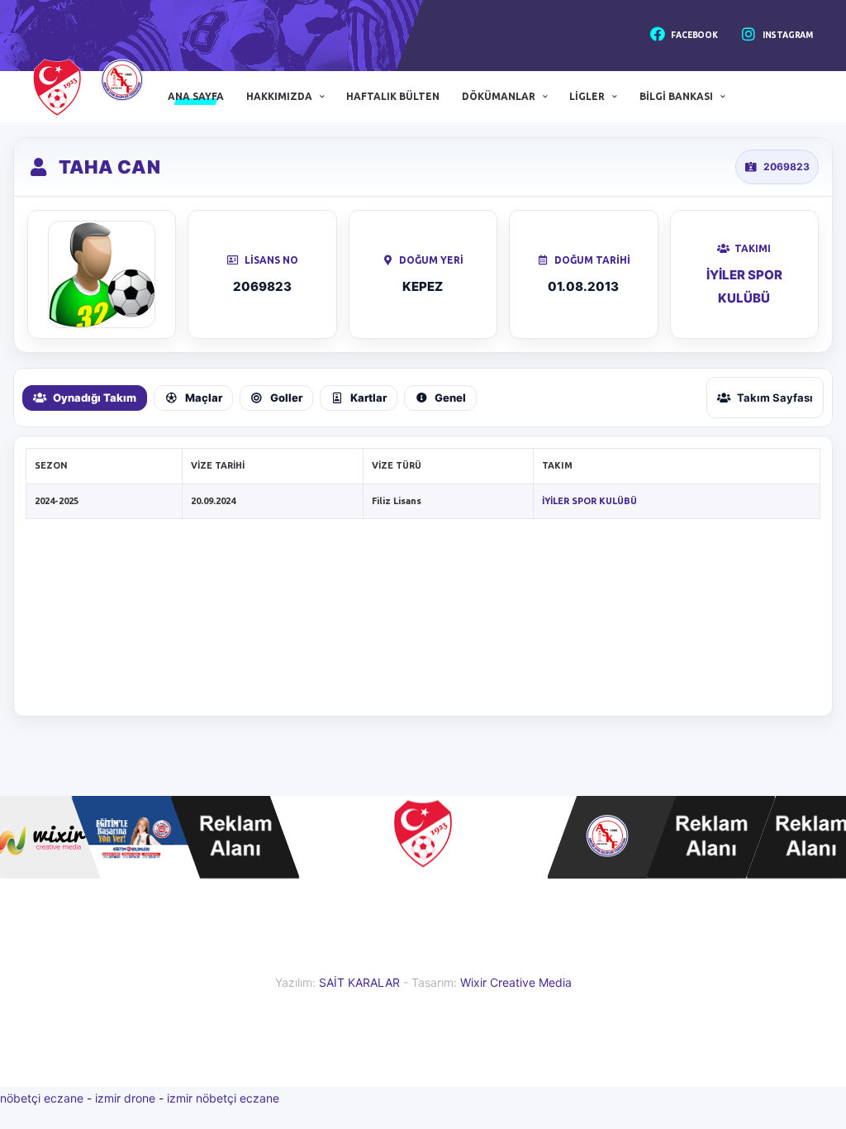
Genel (450, 397)
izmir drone (125, 1098)
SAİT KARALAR (359, 982)
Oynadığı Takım (94, 397)
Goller (286, 397)
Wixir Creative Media (516, 982)
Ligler (587, 96)
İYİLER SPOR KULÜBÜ (589, 501)
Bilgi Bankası (676, 96)
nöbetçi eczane (41, 1098)
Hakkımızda (279, 96)
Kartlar (368, 397)
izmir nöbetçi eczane (223, 1098)
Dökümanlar (498, 96)
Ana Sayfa (196, 96)
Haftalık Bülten (393, 96)
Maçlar (203, 397)
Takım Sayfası (775, 397)
